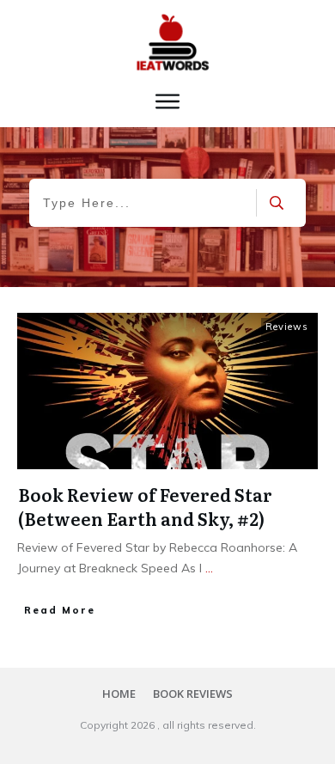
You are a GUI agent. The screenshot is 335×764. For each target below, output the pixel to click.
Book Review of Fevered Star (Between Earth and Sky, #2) (145, 506)
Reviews (286, 327)
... (209, 568)
